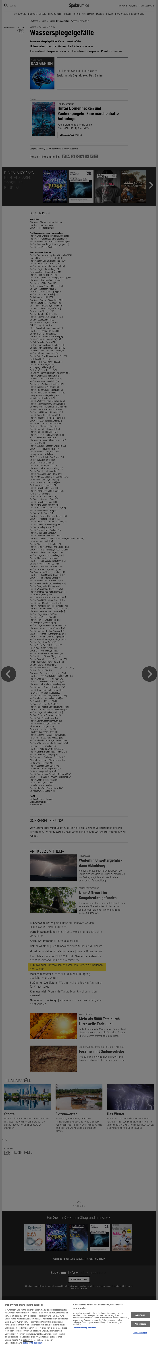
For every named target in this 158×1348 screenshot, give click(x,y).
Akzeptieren (140, 1315)
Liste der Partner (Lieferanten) (84, 1328)
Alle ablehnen (140, 1324)
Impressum (38, 1343)
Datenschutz (28, 1343)
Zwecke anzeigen (140, 1332)
